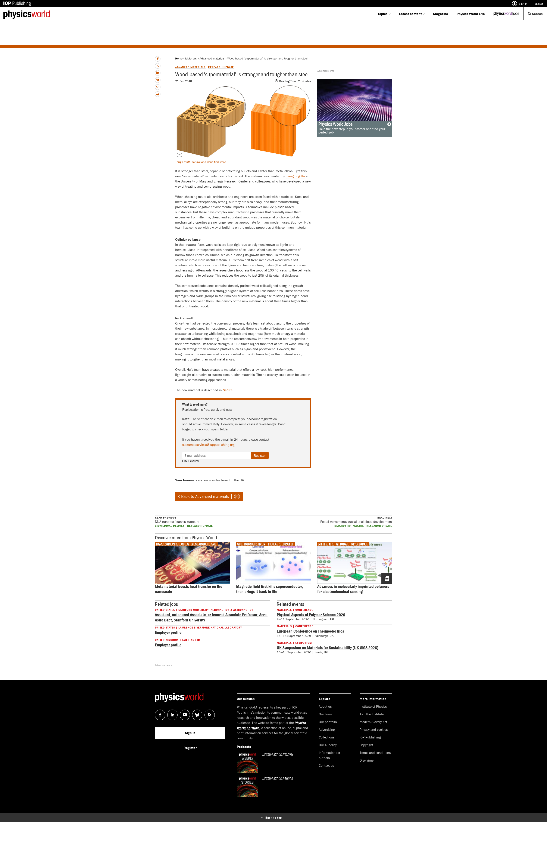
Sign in (523, 4)
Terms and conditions (375, 752)
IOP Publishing (370, 737)
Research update (221, 67)
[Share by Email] (157, 87)
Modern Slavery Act (373, 722)
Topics (382, 14)
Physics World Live (471, 14)
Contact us (326, 765)
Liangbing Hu (295, 176)
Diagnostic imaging (349, 525)
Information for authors (329, 755)
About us (325, 706)
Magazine (440, 14)
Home (178, 58)
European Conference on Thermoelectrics (310, 631)
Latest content (410, 14)
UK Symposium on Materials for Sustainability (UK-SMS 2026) (327, 647)
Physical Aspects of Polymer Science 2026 (311, 614)
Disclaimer (367, 760)
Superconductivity (251, 544)
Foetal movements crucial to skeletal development (356, 520)
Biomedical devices (170, 525)
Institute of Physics (373, 706)
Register (538, 4)
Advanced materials (212, 58)
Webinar (342, 544)
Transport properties (172, 544)
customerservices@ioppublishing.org (208, 444)
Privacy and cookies (374, 729)
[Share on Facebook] (157, 59)
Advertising (327, 729)
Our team (325, 714)
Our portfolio (328, 722)
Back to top (273, 817)
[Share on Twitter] (157, 66)
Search (539, 15)
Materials (191, 58)
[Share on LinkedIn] (157, 73)
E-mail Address (191, 461)
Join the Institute (372, 714)
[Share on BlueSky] (157, 80)
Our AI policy (328, 745)
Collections (326, 737)
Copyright (366, 745)
